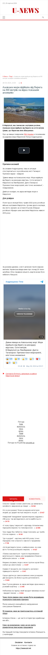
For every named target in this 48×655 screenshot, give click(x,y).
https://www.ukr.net (23, 648)
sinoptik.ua (30, 443)
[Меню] (4, 17)
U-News (5, 76)
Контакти (28, 642)
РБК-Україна (28, 134)
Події (11, 76)
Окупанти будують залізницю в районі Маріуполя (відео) (21, 375)
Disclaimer (19, 642)
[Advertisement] (24, 45)
